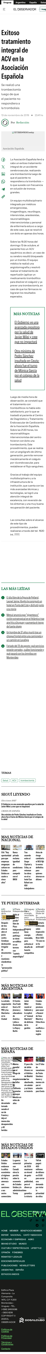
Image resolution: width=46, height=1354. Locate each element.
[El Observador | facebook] (33, 1215)
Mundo (23, 1243)
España (20, 1270)
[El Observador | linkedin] (37, 1220)
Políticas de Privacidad (6, 1337)
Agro (31, 1239)
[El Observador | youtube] (43, 1215)
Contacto (5, 1348)
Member (14, 1230)
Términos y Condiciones (7, 1343)
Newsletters (27, 1265)
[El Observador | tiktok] (30, 1220)
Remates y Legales (11, 1256)
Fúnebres (17, 1252)
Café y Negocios (32, 1235)
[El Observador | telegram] (37, 1225)
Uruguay (7, 2)
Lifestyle (36, 1248)
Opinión (5, 1252)
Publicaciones (9, 1265)
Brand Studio (9, 1243)
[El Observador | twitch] (43, 1225)
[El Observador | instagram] (38, 1215)
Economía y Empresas (13, 1239)
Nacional (15, 1235)
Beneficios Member (31, 1230)
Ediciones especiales (13, 1261)
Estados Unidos (10, 1274)
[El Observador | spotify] (43, 1220)
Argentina (7, 1270)
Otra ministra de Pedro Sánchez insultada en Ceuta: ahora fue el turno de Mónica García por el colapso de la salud (22, 816)
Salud (5, 780)
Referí (4, 1235)
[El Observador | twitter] (27, 1215)
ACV (14, 780)
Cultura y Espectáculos (15, 1248)
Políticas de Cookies (6, 1330)
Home (4, 1230)
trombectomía (27, 780)
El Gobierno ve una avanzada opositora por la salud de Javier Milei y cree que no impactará (22, 805)
